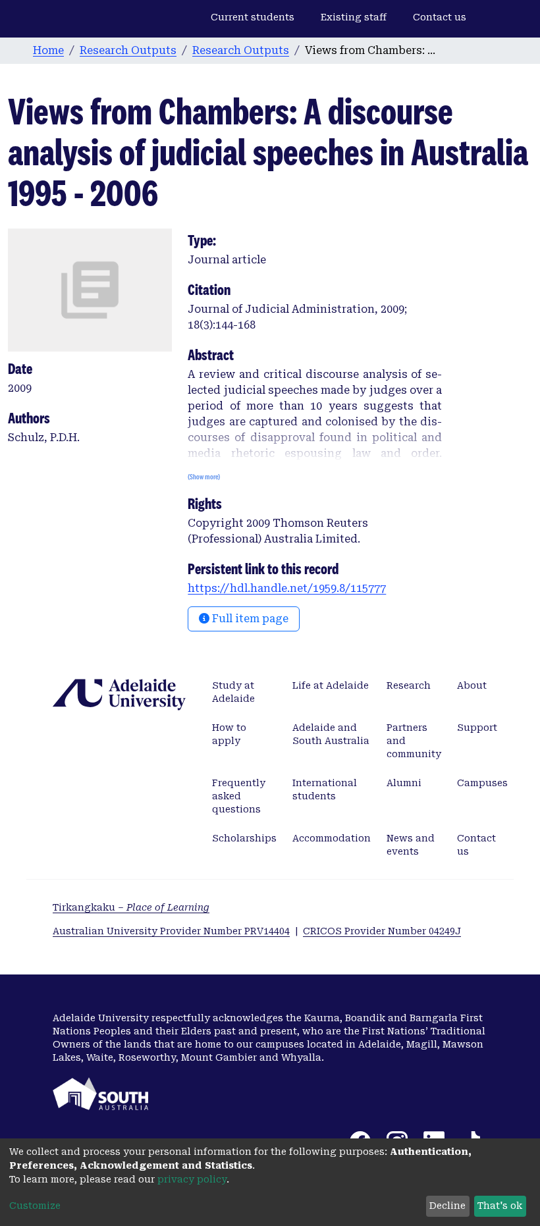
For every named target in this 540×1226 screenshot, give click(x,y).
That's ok (499, 1205)
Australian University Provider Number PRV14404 (171, 931)
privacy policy (192, 1179)
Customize (35, 1205)
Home (48, 50)
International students (324, 789)
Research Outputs (128, 50)
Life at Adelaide (330, 685)
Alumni (404, 783)
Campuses (482, 783)
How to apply (229, 734)
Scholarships (244, 838)
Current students (252, 17)
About (472, 685)
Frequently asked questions (238, 796)
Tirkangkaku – (131, 907)
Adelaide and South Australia (330, 734)
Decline (447, 1205)
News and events (411, 845)
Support (477, 727)
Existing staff (354, 17)
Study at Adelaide (233, 692)
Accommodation (331, 838)
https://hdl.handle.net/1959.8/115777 (287, 588)
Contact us (439, 17)
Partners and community (414, 740)
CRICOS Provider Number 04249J (382, 931)
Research (409, 685)
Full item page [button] (248, 618)
